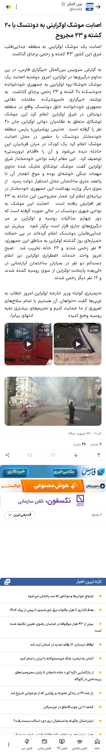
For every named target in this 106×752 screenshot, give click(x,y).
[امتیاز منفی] (76, 455)
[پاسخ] (53, 455)
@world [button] (76, 9)
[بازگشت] (98, 6)
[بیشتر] (9, 744)
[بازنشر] (29, 455)
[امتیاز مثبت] (98, 455)
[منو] (16, 7)
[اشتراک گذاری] (7, 455)
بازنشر (95, 444)
